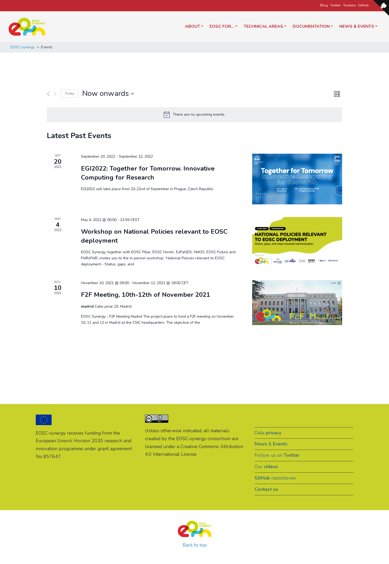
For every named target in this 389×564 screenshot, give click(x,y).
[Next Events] (55, 93)
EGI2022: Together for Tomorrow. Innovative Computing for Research (148, 173)
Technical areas (263, 26)
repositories (275, 478)
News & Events (356, 26)
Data (268, 433)
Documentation (311, 26)
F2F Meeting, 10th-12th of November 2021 (145, 294)
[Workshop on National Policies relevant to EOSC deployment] (297, 242)
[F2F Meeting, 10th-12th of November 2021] (297, 302)
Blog (324, 5)
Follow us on (277, 455)
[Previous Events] (48, 93)
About (192, 26)
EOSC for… (222, 26)
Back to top (195, 545)
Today (69, 93)
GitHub (363, 5)
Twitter (335, 5)
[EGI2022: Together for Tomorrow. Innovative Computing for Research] (297, 179)
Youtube (349, 5)
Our (266, 466)
